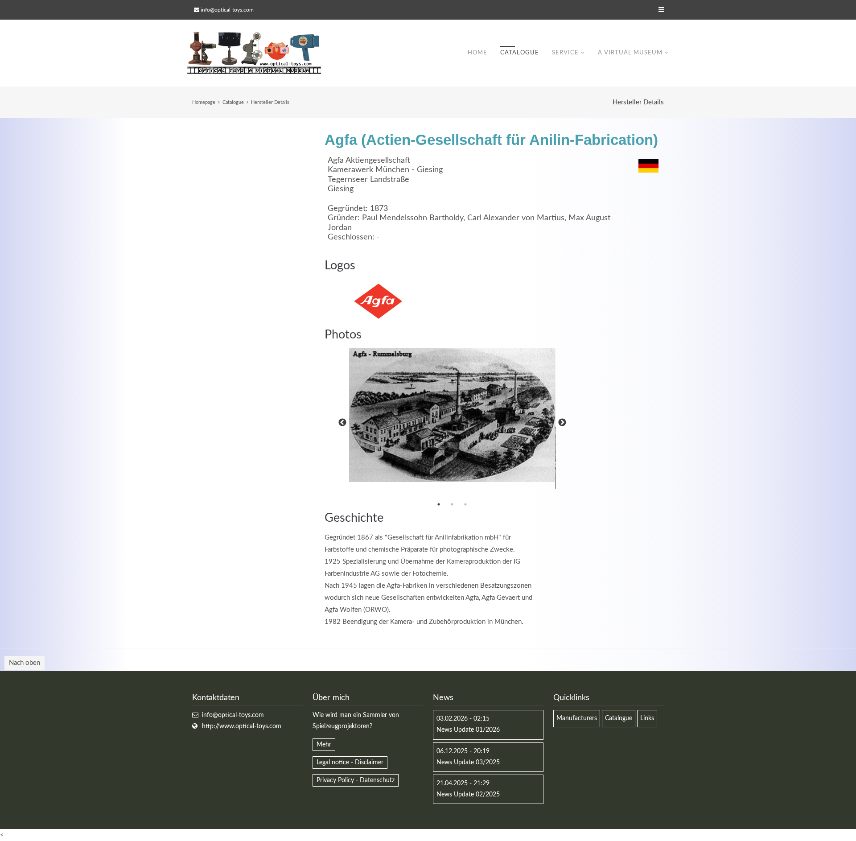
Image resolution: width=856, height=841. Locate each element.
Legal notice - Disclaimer (350, 762)
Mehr (324, 745)
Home (477, 53)
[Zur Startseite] (254, 53)
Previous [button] (342, 422)
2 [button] (452, 504)
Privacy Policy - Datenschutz (356, 780)
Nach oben (24, 663)
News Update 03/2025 (468, 762)
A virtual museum (630, 53)
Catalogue (519, 53)
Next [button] (562, 422)
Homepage (203, 102)
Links (647, 718)
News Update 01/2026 (468, 730)
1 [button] (438, 504)
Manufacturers (576, 718)
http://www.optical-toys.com (241, 726)
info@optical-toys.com (227, 9)
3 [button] (465, 504)
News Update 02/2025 (468, 795)
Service (565, 53)
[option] (452, 415)
